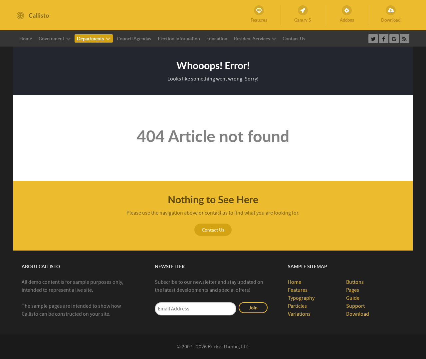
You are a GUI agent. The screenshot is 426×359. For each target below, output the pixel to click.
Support (355, 306)
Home (294, 282)
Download (357, 314)
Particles (297, 306)
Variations (299, 314)
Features (298, 290)
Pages (352, 290)
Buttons (355, 282)
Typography (301, 298)
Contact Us (213, 230)
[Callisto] (33, 15)
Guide (352, 298)
